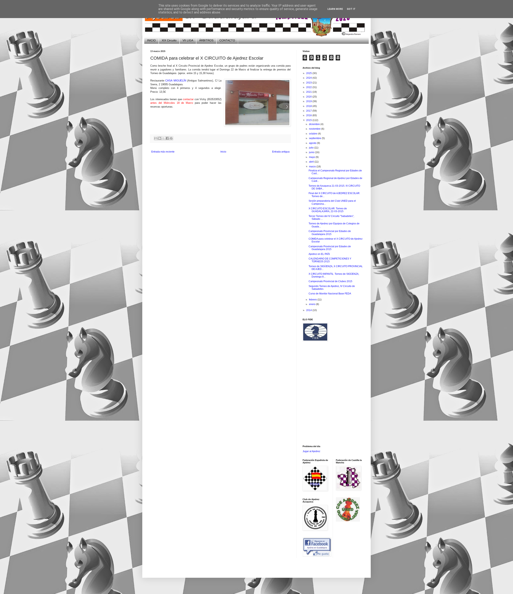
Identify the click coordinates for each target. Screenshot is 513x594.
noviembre (315, 128)
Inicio (223, 151)
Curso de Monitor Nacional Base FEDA (330, 293)
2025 (309, 73)
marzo (312, 166)
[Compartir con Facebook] (167, 138)
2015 (309, 120)
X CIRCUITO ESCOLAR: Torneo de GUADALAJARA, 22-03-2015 (328, 210)
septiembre (315, 138)
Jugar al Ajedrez (311, 451)
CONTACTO (227, 40)
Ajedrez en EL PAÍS (319, 254)
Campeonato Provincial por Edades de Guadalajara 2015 (330, 232)
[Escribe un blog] (160, 138)
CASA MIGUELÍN (175, 80)
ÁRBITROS (206, 40)
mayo (312, 157)
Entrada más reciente (163, 151)
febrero (313, 299)
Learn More (335, 9)
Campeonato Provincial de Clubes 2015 (330, 281)
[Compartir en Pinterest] (171, 138)
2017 (309, 110)
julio (311, 147)
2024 (309, 77)
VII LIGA (188, 40)
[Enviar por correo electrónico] (156, 138)
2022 (309, 87)
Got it (351, 9)
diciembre (314, 124)
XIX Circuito (169, 40)
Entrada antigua (281, 151)
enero (312, 304)
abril (311, 161)
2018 (309, 106)
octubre (313, 133)
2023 (309, 82)
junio (312, 152)
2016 (309, 115)
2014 (309, 310)
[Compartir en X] (164, 138)
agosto (313, 143)
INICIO (151, 40)
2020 (309, 96)
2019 (309, 101)
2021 (309, 92)
